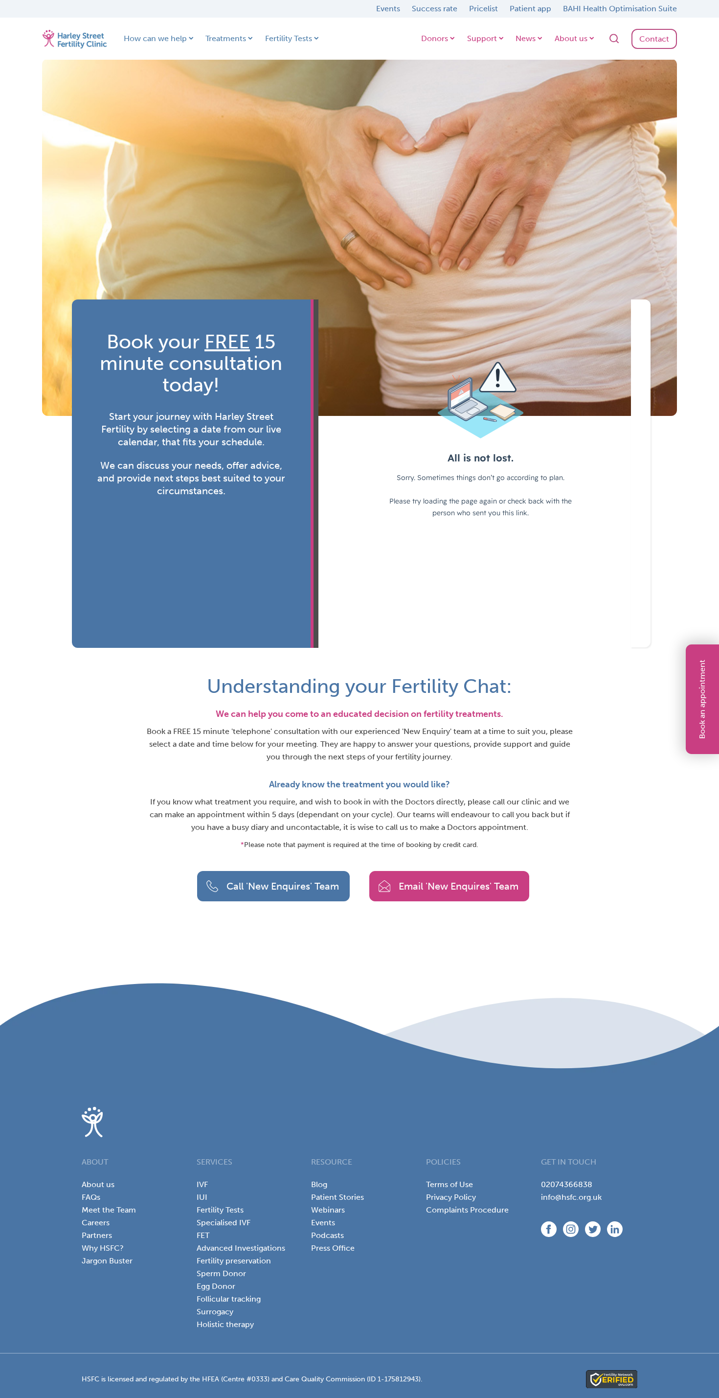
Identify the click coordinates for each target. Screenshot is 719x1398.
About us (571, 38)
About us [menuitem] (98, 1184)
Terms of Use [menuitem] (449, 1184)
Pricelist (483, 8)
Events (388, 8)
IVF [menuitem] (202, 1184)
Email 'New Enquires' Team (458, 886)
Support (482, 38)
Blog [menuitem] (319, 1184)
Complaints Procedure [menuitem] (467, 1210)
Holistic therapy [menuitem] (225, 1324)
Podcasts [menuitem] (327, 1235)
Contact (654, 39)
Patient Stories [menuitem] (337, 1197)
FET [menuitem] (203, 1235)
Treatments (225, 38)
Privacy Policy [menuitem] (451, 1197)
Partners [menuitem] (97, 1235)
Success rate (434, 8)
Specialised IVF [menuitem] (223, 1222)
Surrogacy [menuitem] (215, 1311)
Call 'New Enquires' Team (282, 886)
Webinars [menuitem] (328, 1210)
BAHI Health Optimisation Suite (620, 8)
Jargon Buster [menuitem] (107, 1260)
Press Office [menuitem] (333, 1248)
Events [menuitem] (323, 1222)
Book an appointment (702, 699)
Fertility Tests (288, 38)
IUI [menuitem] (202, 1197)
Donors (434, 38)
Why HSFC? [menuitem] (103, 1248)
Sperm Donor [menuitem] (221, 1273)
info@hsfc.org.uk (571, 1197)
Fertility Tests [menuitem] (220, 1210)
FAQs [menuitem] (91, 1197)
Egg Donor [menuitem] (216, 1286)
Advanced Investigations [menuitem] (241, 1248)
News (526, 38)
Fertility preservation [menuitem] (234, 1260)
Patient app (530, 8)
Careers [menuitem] (96, 1222)
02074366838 (566, 1184)
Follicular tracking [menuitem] (229, 1299)
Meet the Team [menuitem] (109, 1210)
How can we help (155, 38)
